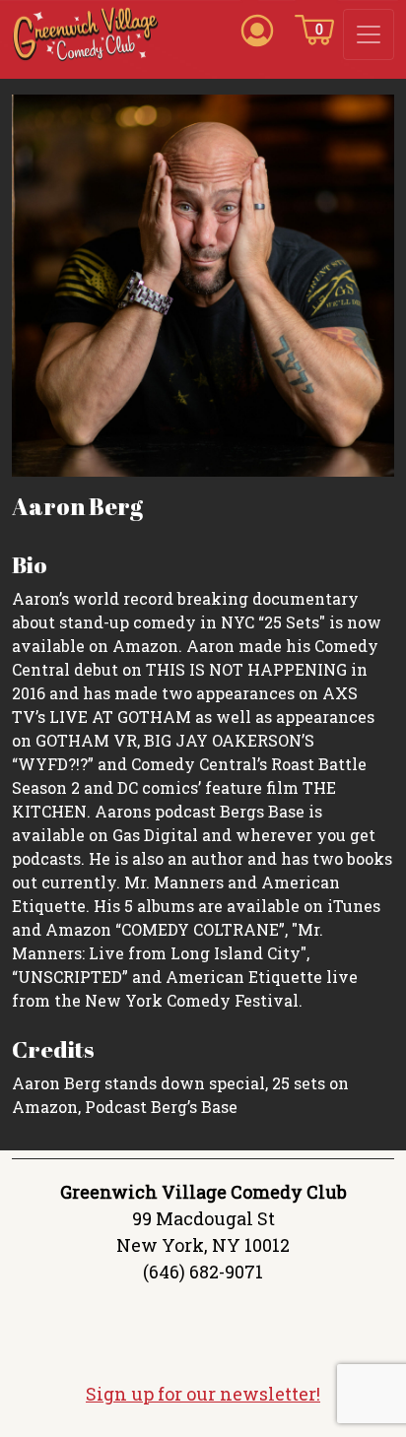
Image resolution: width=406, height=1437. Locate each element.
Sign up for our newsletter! (203, 1393)
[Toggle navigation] (368, 34)
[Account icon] (257, 28)
